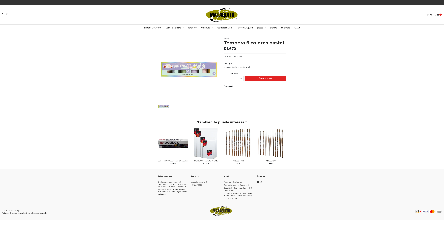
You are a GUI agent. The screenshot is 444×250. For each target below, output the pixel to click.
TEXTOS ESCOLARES (224, 28)
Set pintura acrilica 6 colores (173, 160)
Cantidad (234, 73)
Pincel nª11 (238, 160)
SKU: (226, 56)
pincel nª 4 (270, 160)
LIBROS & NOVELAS (173, 28)
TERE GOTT (192, 28)
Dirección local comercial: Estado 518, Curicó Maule (238, 189)
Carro (297, 28)
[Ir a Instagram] (6, 13)
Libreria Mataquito (153, 28)
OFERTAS (273, 28)
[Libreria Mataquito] (222, 14)
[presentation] (160, 148)
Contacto (285, 28)
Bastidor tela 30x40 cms (206, 160)
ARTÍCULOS (205, 28)
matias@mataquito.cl (199, 182)
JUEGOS (260, 28)
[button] (428, 14)
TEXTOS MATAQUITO (244, 28)
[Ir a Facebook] (3, 13)
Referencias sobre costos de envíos (237, 185)
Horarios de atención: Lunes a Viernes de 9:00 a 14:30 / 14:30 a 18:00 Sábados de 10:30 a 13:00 (238, 195)
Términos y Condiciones (233, 182)
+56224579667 (196, 185)
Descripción (229, 63)
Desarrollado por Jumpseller (36, 213)
